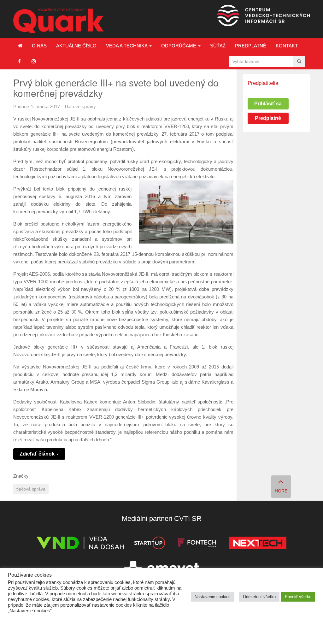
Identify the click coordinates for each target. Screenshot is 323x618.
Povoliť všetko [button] (298, 596)
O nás (39, 45)
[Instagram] (33, 61)
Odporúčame (179, 45)
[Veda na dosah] (80, 544)
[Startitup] (149, 544)
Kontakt (287, 45)
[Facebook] (19, 61)
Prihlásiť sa (268, 103)
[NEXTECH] (257, 544)
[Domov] (20, 46)
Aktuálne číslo (76, 45)
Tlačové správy (80, 106)
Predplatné (250, 45)
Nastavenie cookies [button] (213, 596)
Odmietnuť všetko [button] (259, 596)
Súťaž (218, 45)
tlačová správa (30, 489)
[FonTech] (197, 544)
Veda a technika (127, 45)
